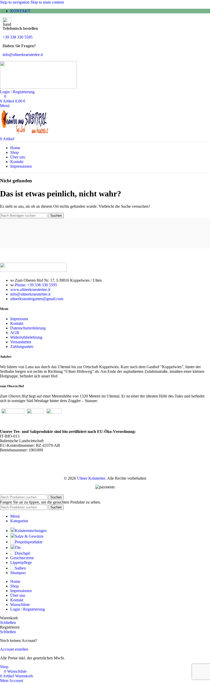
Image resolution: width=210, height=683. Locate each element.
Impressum (19, 319)
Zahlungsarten (21, 346)
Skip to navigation (15, 2)
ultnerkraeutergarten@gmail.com (36, 299)
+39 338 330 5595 (18, 37)
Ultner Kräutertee (91, 478)
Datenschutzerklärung (28, 328)
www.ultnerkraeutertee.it (30, 289)
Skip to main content (47, 2)
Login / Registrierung (27, 609)
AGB (14, 332)
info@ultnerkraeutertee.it (23, 54)
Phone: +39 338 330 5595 (36, 285)
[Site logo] (38, 87)
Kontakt (16, 323)
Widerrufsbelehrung (26, 337)
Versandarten (20, 342)
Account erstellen (14, 649)
